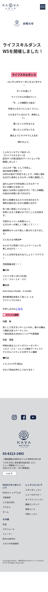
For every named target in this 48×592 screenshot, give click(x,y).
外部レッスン (31, 514)
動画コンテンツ (32, 504)
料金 (5, 524)
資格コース (30, 509)
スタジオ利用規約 (11, 543)
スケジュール (9, 529)
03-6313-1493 (13, 453)
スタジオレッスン (33, 490)
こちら (19, 308)
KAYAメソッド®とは (12, 492)
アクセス (7, 507)
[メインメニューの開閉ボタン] (43, 6)
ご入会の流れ (9, 502)
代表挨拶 (7, 497)
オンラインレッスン (34, 499)
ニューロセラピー (33, 494)
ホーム (6, 512)
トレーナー (8, 534)
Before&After (9, 538)
